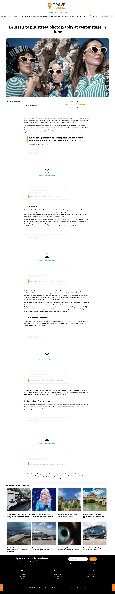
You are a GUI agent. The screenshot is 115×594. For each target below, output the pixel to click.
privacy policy (80, 305)
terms (73, 305)
